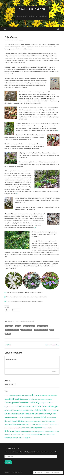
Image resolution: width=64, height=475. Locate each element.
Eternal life (23, 402)
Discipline (49, 399)
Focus (51, 403)
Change (6, 399)
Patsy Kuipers (19, 40)
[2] (17, 193)
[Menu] (4, 29)
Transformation (44, 434)
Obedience (19, 428)
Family (35, 402)
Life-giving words (44, 424)
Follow (8, 462)
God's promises (12, 413)
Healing (54, 417)
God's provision (27, 329)
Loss (50, 424)
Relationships (11, 431)
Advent (19, 395)
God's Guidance (30, 410)
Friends (14, 407)
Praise (8, 333)
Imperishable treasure (28, 421)
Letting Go (30, 424)
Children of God (16, 399)
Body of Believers (52, 395)
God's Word (18, 417)
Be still (18, 326)
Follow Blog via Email (11, 448)
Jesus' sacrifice (10, 424)
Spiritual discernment (48, 431)
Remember (22, 431)
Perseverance (27, 428)
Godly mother (36, 417)
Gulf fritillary (49, 417)
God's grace (22, 410)
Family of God (44, 403)
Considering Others (28, 399)
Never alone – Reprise (53, 345)
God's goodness (15, 410)
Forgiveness (8, 407)
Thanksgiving (14, 321)
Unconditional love (10, 437)
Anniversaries (27, 395)
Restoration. (32, 431)
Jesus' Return (37, 421)
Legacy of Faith (23, 424)
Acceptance (7, 395)
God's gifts (53, 407)
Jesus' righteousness (48, 421)
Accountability (13, 395)
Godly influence (26, 417)
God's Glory (7, 410)
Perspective (37, 427)
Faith (30, 403)
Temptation (27, 434)
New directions (7, 427)
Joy (17, 424)
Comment (53, 371)
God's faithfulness (12, 329)
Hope (9, 321)
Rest (27, 431)
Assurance (9, 326)
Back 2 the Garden (32, 9)
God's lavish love (41, 410)
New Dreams (13, 427)
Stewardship (21, 434)
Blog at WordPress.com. (13, 472)
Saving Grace (38, 431)
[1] (58, 130)
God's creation (43, 326)
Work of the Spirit (23, 437)
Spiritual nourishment (13, 434)
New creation (55, 424)
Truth (52, 434)
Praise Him (49, 428)
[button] (13, 280)
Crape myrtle (44, 399)
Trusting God (22, 321)
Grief (43, 417)
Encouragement (29, 326)
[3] (35, 227)
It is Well (7, 345)
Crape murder (38, 399)
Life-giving (36, 424)
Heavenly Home (10, 421)
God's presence (53, 410)
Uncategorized (30, 321)
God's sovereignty (41, 329)
